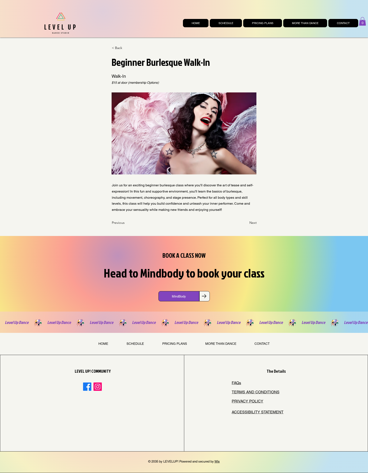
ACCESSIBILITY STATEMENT (257, 412)
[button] (362, 21)
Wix (217, 461)
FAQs (236, 383)
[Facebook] (87, 386)
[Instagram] (97, 386)
